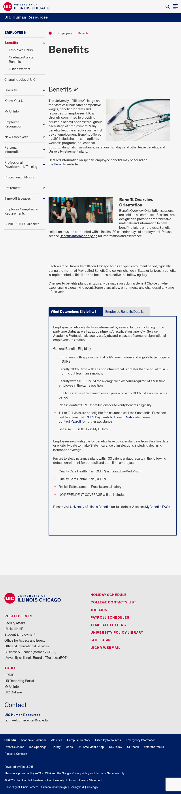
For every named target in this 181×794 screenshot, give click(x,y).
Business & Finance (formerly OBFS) (30, 652)
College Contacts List (113, 602)
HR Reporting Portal (19, 681)
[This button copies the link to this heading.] (75, 89)
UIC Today (115, 747)
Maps (69, 747)
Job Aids (98, 610)
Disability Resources (108, 740)
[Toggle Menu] (175, 6)
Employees (15, 32)
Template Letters (108, 625)
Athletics (56, 740)
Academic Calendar (33, 740)
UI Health (133, 747)
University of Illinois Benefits (90, 507)
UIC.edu (10, 740)
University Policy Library (116, 632)
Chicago (92, 787)
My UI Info (11, 686)
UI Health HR (13, 629)
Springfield (77, 787)
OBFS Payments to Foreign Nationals (113, 417)
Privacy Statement (90, 780)
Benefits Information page (78, 236)
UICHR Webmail (105, 648)
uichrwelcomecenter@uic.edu (26, 720)
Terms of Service (106, 773)
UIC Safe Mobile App (91, 747)
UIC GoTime (13, 692)
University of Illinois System (21, 787)
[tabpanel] (112, 421)
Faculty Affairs (14, 623)
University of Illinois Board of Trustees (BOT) (36, 657)
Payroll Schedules (109, 617)
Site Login (100, 640)
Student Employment (19, 634)
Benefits (60, 164)
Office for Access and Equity (24, 640)
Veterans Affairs (154, 747)
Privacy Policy (80, 773)
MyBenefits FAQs (157, 507)
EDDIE (9, 675)
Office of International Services (26, 646)
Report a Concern (15, 754)
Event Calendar (14, 747)
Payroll (76, 421)
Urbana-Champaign (54, 787)
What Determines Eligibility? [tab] (73, 311)
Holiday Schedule (108, 595)
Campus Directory (78, 740)
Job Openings (37, 747)
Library (55, 747)
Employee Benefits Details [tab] (124, 311)
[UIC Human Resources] (50, 33)
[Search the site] (167, 7)
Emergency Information (140, 740)
